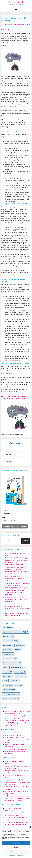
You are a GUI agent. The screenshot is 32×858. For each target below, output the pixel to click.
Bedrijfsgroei (8, 636)
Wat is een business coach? (14, 565)
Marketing (20, 645)
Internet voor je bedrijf (10, 641)
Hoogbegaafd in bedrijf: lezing (14, 780)
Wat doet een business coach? (14, 567)
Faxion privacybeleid (10, 855)
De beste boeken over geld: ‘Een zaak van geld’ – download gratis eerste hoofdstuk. (16, 824)
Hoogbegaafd (8, 676)
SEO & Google (8, 685)
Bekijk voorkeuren (16, 851)
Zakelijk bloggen (20, 672)
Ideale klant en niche (10, 658)
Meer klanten (7, 649)
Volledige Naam (6, 510)
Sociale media (8, 645)
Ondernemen (8, 627)
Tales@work (15, 680)
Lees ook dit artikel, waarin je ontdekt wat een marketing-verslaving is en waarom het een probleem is (15, 27)
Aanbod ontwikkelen (9, 689)
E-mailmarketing (21, 676)
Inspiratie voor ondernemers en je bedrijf (15, 632)
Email (4, 517)
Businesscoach (8, 654)
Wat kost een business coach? (14, 569)
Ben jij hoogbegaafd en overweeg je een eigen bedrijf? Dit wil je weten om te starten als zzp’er (16, 560)
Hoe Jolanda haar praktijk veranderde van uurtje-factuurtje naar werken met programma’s (17, 599)
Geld (5, 680)
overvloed (18, 685)
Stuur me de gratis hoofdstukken (15, 526)
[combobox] (11, 541)
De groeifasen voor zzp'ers (11, 694)
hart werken (7, 672)
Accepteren (16, 843)
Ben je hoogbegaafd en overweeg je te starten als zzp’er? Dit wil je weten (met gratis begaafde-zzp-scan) (17, 798)
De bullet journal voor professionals (15, 749)
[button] (29, 827)
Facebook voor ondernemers (12, 663)
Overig (6, 667)
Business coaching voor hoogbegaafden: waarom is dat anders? (14, 578)
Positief (18, 649)
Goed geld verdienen (18, 667)
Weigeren (16, 847)
